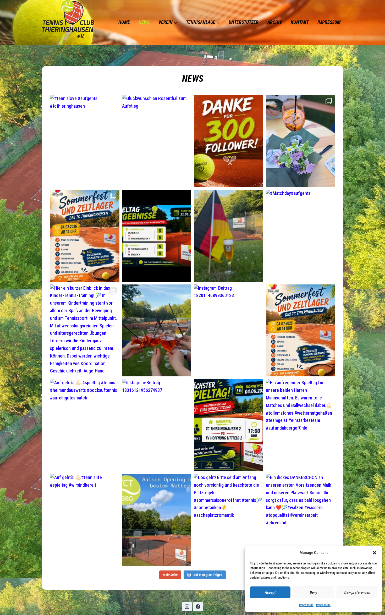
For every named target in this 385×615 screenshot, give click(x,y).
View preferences (356, 592)
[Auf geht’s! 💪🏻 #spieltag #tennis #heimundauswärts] (84, 425)
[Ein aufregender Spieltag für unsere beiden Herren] (300, 425)
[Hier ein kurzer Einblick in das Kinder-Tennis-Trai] (84, 330)
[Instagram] (187, 606)
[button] (374, 552)
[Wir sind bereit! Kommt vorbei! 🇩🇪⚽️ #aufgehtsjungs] (228, 236)
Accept (270, 592)
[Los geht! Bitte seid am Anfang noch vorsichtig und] (228, 520)
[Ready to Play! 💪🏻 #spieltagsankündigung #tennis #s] (228, 425)
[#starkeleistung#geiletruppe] (156, 236)
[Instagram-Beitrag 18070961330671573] (156, 520)
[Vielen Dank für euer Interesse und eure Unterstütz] (228, 141)
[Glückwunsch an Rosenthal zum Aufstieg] (156, 141)
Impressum (306, 605)
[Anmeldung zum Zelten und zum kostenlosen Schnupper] (300, 330)
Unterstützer (243, 22)
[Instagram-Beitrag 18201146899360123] (228, 330)
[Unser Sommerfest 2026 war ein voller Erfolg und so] (300, 141)
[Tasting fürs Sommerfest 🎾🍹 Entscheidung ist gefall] (156, 330)
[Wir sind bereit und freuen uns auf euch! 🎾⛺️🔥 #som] (84, 236)
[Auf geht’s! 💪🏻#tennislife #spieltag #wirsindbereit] (84, 520)
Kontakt (300, 22)
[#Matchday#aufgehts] (300, 236)
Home (124, 22)
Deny (313, 592)
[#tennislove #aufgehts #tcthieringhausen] (84, 141)
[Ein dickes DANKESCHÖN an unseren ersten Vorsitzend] (300, 520)
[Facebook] (198, 606)
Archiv (274, 22)
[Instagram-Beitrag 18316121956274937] (156, 425)
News (144, 22)
